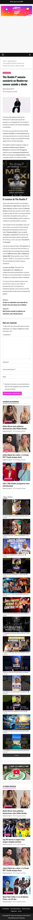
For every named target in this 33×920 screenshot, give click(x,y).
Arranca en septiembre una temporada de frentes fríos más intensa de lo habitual (15, 302)
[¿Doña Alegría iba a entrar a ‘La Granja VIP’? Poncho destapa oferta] (16, 443)
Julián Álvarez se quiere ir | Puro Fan (14, 574)
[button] (3, 55)
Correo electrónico (9, 369)
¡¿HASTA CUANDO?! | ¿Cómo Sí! (14, 555)
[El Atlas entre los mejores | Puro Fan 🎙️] (16, 702)
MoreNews (11, 918)
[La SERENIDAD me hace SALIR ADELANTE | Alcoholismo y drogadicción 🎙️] (16, 722)
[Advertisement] (16, 33)
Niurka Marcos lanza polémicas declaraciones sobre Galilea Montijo (15, 427)
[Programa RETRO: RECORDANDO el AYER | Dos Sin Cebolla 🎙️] (16, 644)
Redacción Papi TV (8, 89)
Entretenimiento (9, 892)
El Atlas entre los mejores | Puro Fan (14, 711)
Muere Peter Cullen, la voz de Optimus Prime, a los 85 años (15, 898)
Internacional (26, 908)
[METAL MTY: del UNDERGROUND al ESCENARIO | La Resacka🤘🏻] (16, 585)
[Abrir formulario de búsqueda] (30, 54)
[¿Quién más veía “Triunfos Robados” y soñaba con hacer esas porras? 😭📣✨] (16, 526)
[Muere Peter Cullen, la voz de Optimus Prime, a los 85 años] (16, 885)
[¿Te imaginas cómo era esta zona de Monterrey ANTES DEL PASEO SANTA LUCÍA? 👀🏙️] (16, 742)
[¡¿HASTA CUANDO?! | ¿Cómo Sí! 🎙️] (16, 546)
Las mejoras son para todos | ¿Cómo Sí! (15, 692)
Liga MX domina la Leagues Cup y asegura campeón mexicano (14, 840)
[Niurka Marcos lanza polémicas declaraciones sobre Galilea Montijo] (16, 414)
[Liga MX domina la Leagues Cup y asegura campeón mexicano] (16, 828)
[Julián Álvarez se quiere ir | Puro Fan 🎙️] (16, 566)
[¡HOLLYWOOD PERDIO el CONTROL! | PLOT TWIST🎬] (16, 605)
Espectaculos (6, 72)
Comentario (7, 334)
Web (4, 377)
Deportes (7, 834)
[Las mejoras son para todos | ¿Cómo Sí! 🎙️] (16, 683)
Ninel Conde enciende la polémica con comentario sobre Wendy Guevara (14, 311)
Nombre (6, 362)
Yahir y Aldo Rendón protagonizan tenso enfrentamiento (16, 484)
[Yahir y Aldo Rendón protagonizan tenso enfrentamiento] (16, 472)
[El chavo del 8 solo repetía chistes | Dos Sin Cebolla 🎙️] (16, 507)
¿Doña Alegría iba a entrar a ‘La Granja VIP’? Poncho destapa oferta (16, 456)
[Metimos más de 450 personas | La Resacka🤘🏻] (16, 663)
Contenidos (5, 908)
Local (19, 911)
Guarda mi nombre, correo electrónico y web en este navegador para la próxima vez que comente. (17, 386)
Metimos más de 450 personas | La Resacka (16, 672)
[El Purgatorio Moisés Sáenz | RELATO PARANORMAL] (16, 624)
